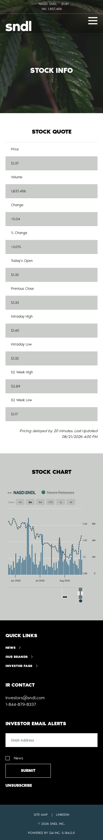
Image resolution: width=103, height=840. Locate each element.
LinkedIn (62, 815)
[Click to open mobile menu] (93, 21)
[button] (80, 593)
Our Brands (16, 657)
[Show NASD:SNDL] (22, 492)
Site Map (41, 815)
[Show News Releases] (57, 492)
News (10, 648)
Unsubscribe (18, 785)
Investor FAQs (19, 666)
